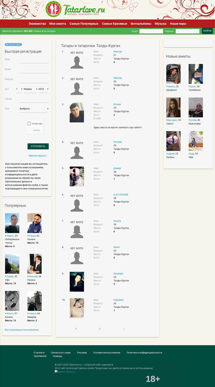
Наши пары (178, 23)
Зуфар (10, 276)
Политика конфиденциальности (144, 352)
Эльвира (118, 273)
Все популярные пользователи (22, 329)
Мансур (118, 51)
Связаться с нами (61, 352)
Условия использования (106, 352)
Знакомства (37, 23)
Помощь (57, 356)
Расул (32, 235)
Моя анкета (57, 23)
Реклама (82, 352)
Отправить (38, 146)
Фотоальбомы (141, 23)
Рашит (192, 86)
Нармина (119, 300)
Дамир (117, 168)
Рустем (192, 120)
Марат (10, 235)
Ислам (117, 104)
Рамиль (170, 86)
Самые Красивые (114, 23)
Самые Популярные (84, 23)
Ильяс (10, 313)
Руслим (118, 142)
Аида (191, 153)
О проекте (39, 352)
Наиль (32, 313)
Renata (117, 221)
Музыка (160, 23)
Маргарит (171, 120)
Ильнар (33, 276)
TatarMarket (40, 356)
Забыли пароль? (37, 155)
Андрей (170, 153)
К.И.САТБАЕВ (121, 194)
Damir (117, 247)
